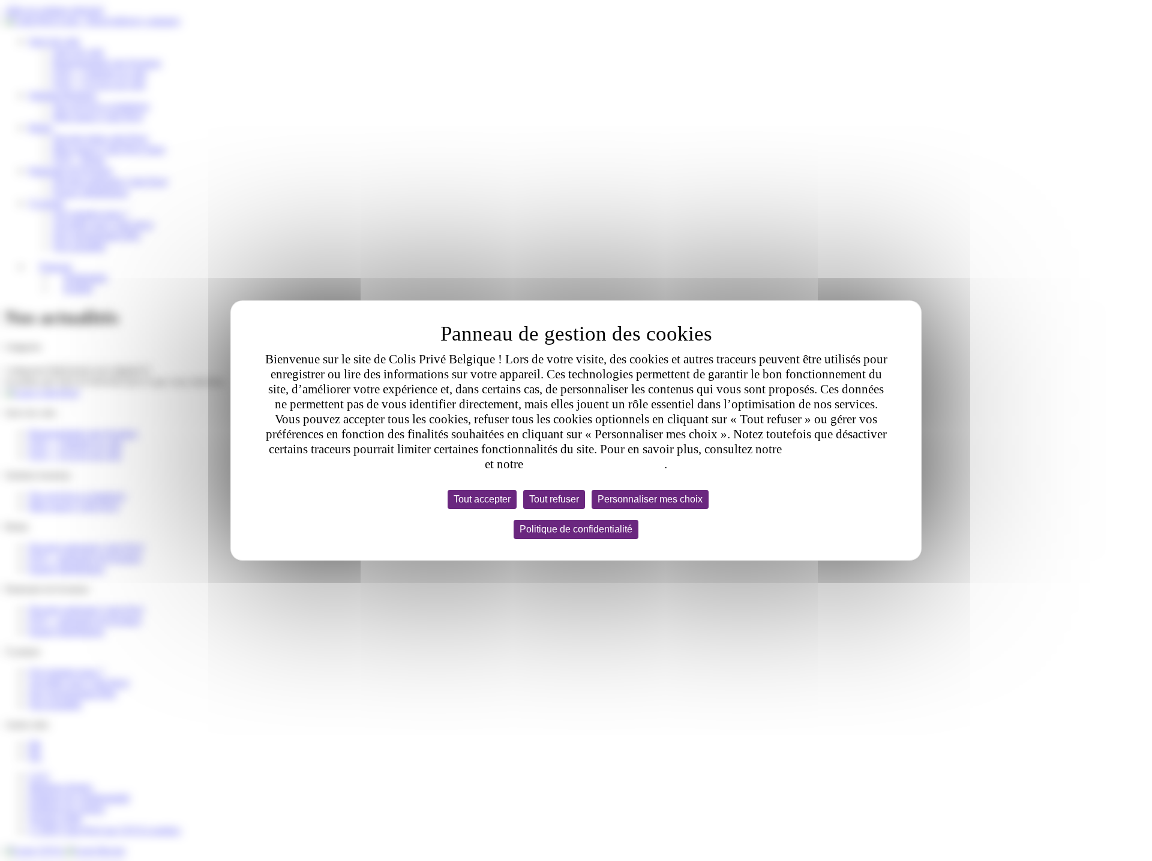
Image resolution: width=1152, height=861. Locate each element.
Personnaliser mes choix (650, 499)
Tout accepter (482, 499)
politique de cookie (834, 449)
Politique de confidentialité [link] (576, 529)
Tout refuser (554, 499)
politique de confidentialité (595, 464)
